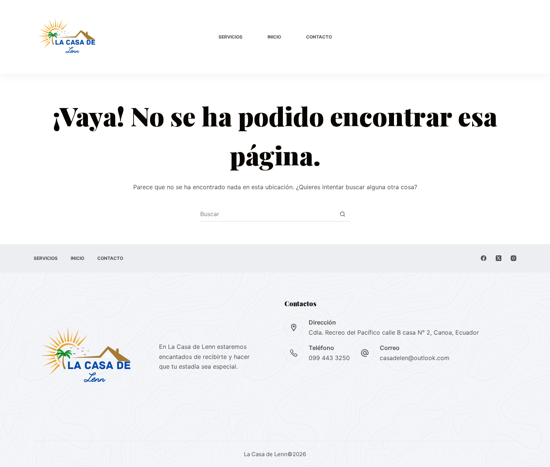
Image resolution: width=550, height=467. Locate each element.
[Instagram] (513, 258)
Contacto (319, 37)
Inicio (274, 37)
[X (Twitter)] (498, 258)
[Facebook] (483, 258)
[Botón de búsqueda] (342, 213)
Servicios (230, 37)
